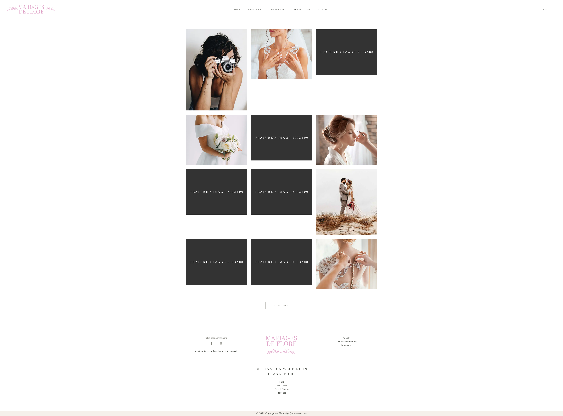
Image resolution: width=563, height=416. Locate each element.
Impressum (346, 345)
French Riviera (281, 389)
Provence (281, 393)
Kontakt (346, 338)
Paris (281, 382)
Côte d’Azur (281, 385)
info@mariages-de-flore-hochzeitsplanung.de (216, 351)
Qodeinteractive (298, 413)
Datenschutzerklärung (346, 341)
